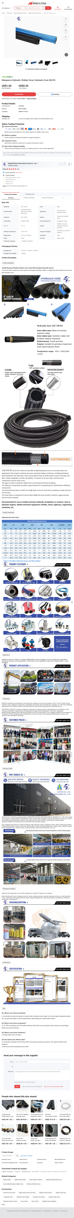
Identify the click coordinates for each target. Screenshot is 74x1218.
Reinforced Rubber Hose (33, 1184)
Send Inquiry (19, 94)
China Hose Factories (9, 1192)
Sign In (4, 186)
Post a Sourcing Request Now (53, 1086)
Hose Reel (40, 1162)
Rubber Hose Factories (45, 1192)
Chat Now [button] (56, 94)
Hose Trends (34, 1201)
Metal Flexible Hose (60, 1159)
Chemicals (9, 13)
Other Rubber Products (35, 1179)
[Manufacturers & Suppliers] (37, 3)
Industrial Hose (23, 1162)
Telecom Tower (59, 1162)
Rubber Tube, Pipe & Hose (35, 13)
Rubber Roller (7, 1179)
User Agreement (47, 1211)
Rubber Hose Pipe (61, 1192)
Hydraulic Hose (6, 1159)
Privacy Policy (63, 1211)
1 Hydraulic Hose (8, 1197)
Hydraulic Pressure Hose (10, 1201)
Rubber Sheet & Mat (20, 1179)
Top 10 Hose (24, 1201)
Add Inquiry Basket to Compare (37, 69)
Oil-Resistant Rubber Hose (49, 13)
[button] (66, 197)
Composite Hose (41, 1159)
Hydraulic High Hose (54, 1197)
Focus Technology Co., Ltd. (25, 1211)
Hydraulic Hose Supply (23, 1197)
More (3, 1204)
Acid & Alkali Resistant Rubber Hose (13, 1184)
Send (17, 1086)
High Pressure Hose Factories (27, 1192)
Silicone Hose (23, 1159)
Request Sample (31, 98)
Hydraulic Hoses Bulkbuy (49, 1201)
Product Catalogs (27, 1156)
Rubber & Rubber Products (20, 13)
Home (3, 13)
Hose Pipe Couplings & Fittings (10, 1162)
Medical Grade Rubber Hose (54, 1179)
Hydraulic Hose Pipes (39, 1197)
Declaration (55, 1211)
